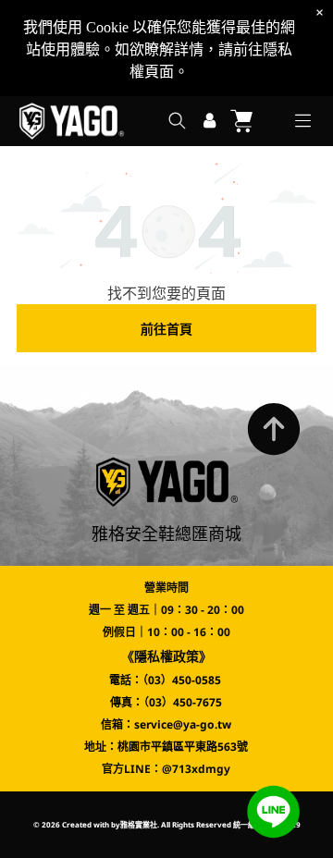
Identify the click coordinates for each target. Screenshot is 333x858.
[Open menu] (303, 120)
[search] (177, 122)
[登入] (210, 121)
